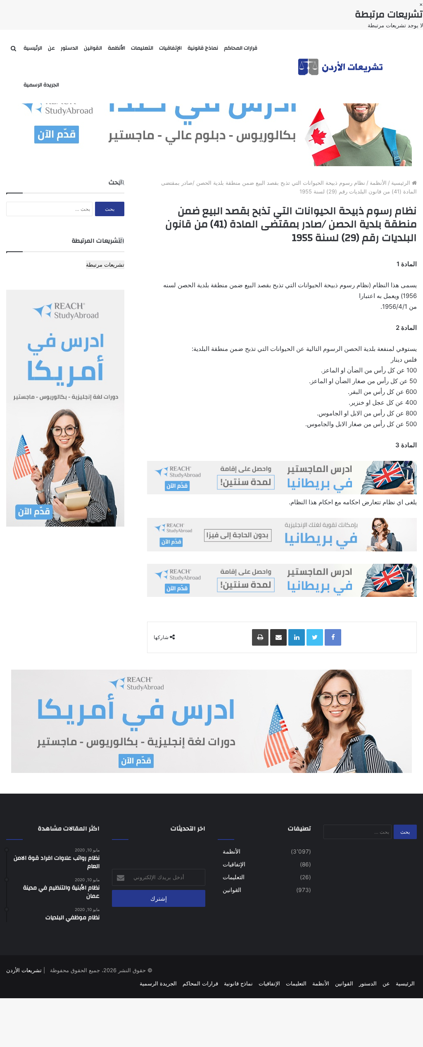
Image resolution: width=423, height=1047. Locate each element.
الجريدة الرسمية (41, 85)
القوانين (93, 48)
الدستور (69, 48)
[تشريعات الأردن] (341, 66)
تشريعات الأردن (24, 970)
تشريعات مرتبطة (105, 264)
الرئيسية (33, 48)
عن (51, 48)
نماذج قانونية (203, 48)
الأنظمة (116, 48)
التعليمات (142, 48)
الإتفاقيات (170, 48)
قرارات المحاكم (240, 48)
